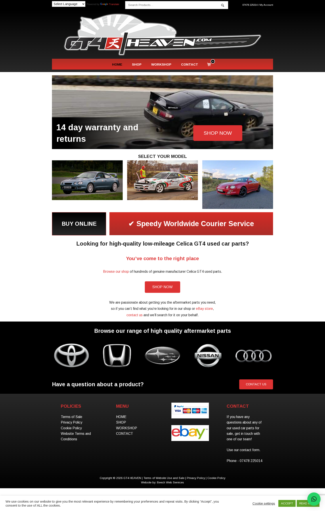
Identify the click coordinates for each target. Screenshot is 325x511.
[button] (314, 499)
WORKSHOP (161, 64)
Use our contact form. (243, 450)
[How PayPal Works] (190, 414)
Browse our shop (116, 271)
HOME (117, 64)
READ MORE (308, 503)
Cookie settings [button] (263, 503)
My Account (266, 5)
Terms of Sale (71, 417)
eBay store (204, 308)
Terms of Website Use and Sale (163, 478)
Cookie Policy (71, 428)
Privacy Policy (71, 422)
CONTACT (189, 64)
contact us (134, 315)
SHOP (136, 64)
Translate (114, 4)
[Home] (162, 34)
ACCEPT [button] (287, 503)
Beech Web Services (170, 482)
